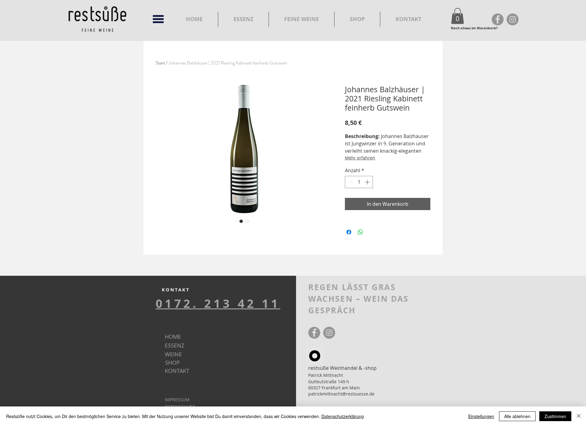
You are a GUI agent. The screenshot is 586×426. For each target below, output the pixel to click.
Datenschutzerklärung (342, 416)
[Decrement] (350, 182)
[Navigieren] (158, 19)
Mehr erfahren (360, 158)
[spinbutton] (359, 182)
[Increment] (368, 182)
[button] (457, 16)
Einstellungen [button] (481, 416)
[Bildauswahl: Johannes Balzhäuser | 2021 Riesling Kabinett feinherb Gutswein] (241, 221)
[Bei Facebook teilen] (349, 232)
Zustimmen (555, 416)
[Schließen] (578, 416)
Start (160, 62)
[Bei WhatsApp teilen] (360, 232)
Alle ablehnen (517, 416)
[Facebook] (498, 19)
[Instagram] (513, 19)
